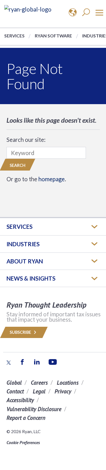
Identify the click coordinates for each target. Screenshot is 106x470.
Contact (15, 391)
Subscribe (21, 332)
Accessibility (20, 400)
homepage (51, 179)
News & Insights (31, 278)
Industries (23, 244)
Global (14, 382)
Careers (39, 382)
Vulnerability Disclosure (34, 409)
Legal (39, 391)
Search (17, 165)
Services (14, 35)
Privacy (63, 391)
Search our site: (26, 139)
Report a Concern (26, 418)
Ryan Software (53, 35)
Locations (68, 382)
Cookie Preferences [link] (23, 442)
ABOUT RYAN (25, 261)
